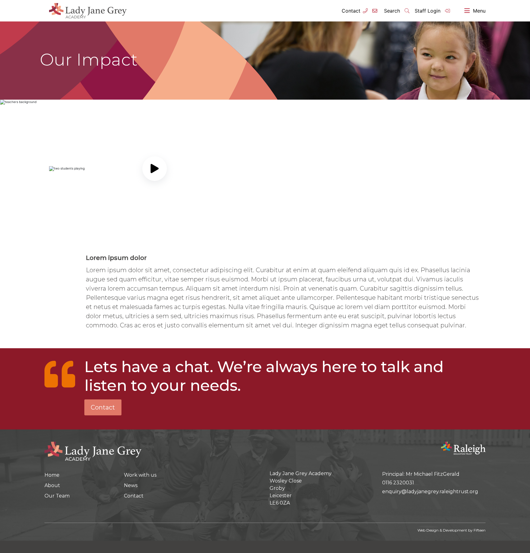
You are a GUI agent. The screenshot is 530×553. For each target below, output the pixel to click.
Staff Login (428, 11)
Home (52, 475)
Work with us (140, 475)
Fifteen (480, 530)
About (52, 485)
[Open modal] (154, 168)
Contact (351, 11)
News (130, 485)
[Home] (92, 451)
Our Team (57, 496)
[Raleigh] (463, 447)
